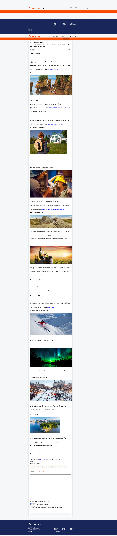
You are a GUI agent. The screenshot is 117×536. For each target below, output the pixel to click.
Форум (63, 25)
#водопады (36, 465)
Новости (55, 22)
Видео (63, 22)
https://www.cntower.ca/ (51, 307)
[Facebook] (29, 30)
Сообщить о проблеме (58, 531)
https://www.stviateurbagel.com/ (53, 69)
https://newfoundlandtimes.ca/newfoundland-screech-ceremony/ (52, 209)
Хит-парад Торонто (39, 42)
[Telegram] (31, 30)
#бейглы (31, 465)
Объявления (56, 25)
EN (82, 8)
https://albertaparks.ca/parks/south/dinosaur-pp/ (54, 241)
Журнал (32, 42)
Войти (87, 8)
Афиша (55, 23)
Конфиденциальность (73, 24)
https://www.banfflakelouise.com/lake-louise (55, 124)
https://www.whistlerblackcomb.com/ (54, 343)
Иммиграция (64, 24)
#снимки (60, 465)
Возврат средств (72, 25)
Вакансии (63, 26)
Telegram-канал (42, 459)
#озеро (56, 465)
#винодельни (46, 465)
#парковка (41, 465)
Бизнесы (55, 24)
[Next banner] (91, 16)
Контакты (71, 529)
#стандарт (64, 465)
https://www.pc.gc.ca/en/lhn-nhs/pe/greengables (53, 164)
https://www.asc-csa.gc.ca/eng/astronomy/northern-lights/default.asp (45, 374)
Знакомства (56, 26)
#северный (52, 465)
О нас (70, 22)
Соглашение (71, 26)
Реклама (63, 529)
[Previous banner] (26, 16)
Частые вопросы (72, 23)
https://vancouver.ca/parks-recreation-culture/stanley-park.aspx (56, 442)
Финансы (63, 23)
